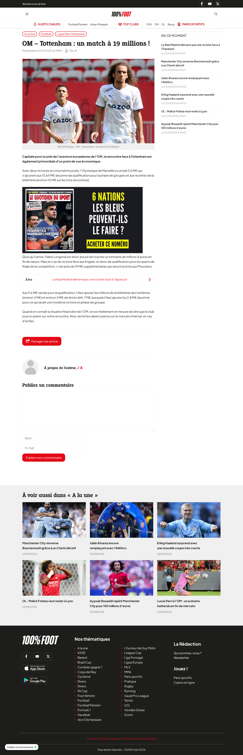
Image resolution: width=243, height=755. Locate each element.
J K (80, 368)
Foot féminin (86, 695)
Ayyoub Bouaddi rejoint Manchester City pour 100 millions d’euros (115, 603)
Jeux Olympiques (89, 719)
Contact (91, 738)
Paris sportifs (133, 676)
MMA (127, 672)
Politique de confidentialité (140, 738)
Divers (82, 681)
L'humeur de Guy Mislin (140, 648)
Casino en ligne (184, 682)
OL (163, 24)
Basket (82, 657)
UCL (127, 705)
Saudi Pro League (136, 695)
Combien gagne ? (90, 667)
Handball (84, 714)
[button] (216, 14)
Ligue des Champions (71, 34)
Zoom (128, 714)
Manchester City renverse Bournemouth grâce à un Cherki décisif (49, 545)
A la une (29, 34)
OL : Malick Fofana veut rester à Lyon (184, 111)
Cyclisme (84, 676)
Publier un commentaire (20, 747)
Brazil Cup (84, 662)
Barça (171, 24)
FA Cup (82, 691)
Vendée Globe (134, 710)
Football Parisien (78, 24)
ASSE (81, 653)
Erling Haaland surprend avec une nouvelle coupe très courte (178, 545)
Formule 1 (84, 710)
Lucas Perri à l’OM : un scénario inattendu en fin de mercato (178, 603)
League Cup (132, 653)
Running (130, 691)
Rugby (129, 686)
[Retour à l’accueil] (121, 13)
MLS (127, 667)
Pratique (130, 681)
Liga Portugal (133, 657)
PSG (149, 24)
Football (46, 34)
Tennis (128, 700)
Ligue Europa (133, 662)
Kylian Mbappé (99, 24)
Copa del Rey (87, 672)
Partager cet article (44, 341)
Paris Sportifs (193, 24)
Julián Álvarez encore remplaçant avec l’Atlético (108, 545)
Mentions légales (109, 738)
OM (157, 24)
